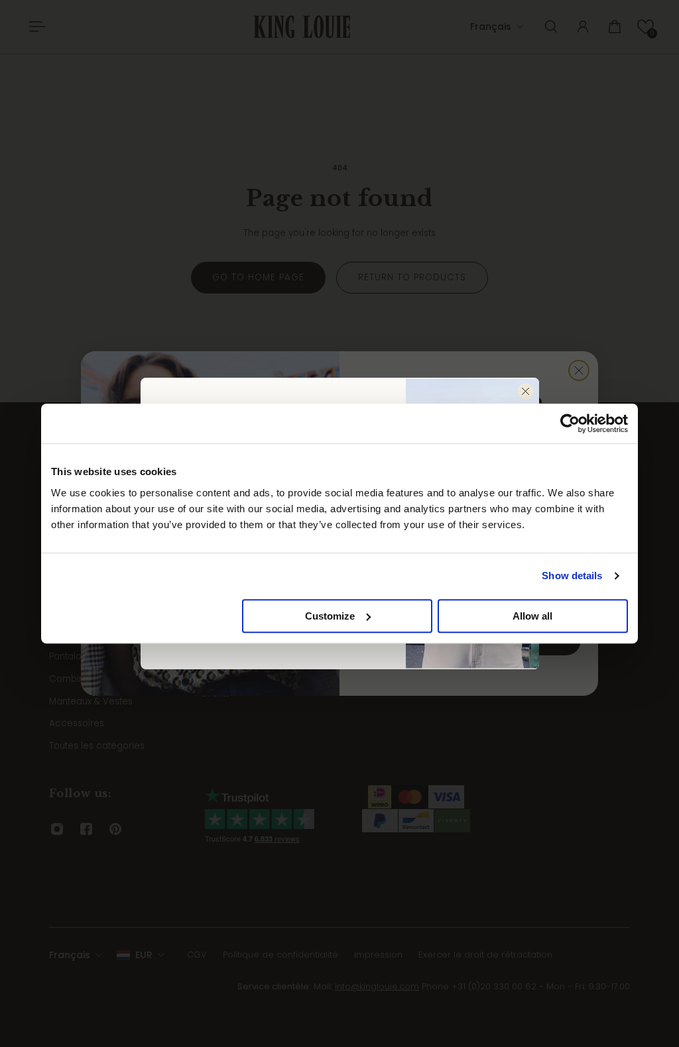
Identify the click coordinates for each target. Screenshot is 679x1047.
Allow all (532, 616)
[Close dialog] (525, 391)
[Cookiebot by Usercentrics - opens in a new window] (570, 423)
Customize (330, 616)
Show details (572, 575)
